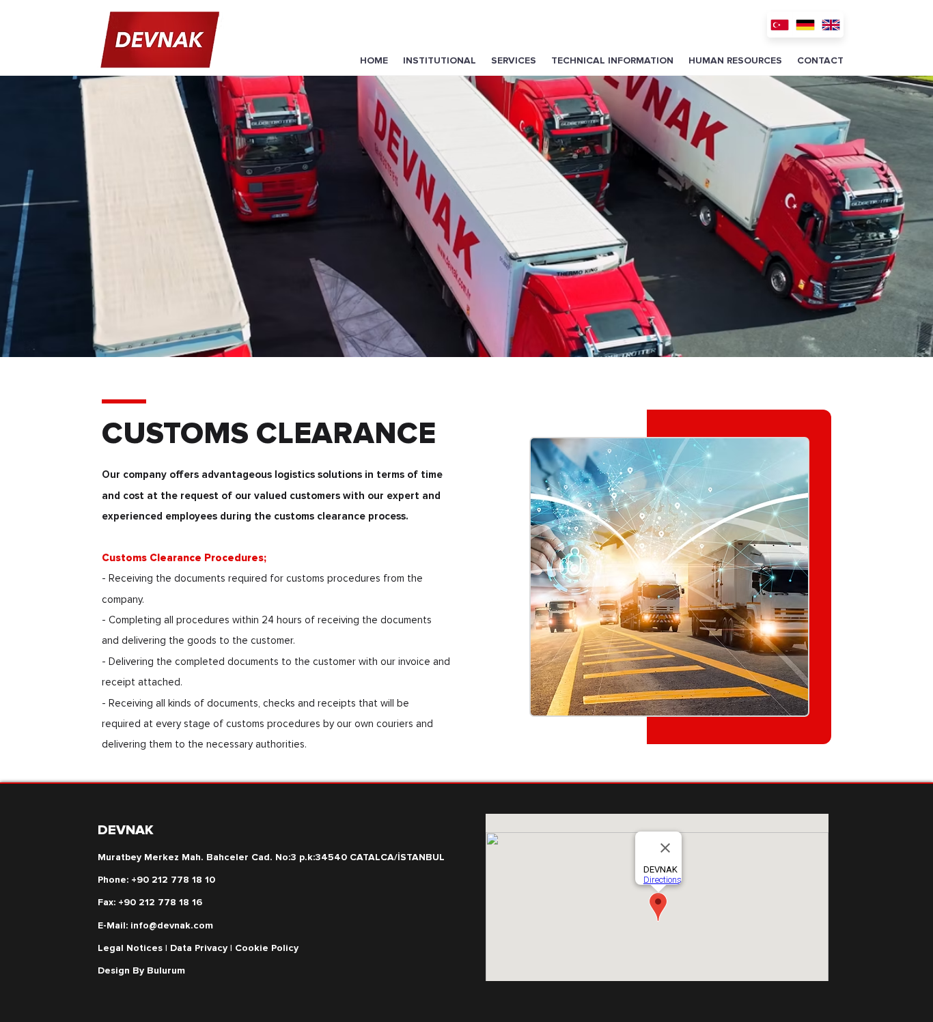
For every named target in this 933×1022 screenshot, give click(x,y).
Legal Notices (130, 948)
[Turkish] (779, 25)
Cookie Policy (266, 948)
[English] (831, 25)
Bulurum (166, 970)
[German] (805, 25)
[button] (439, 60)
